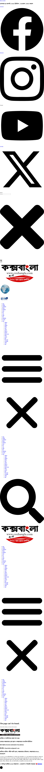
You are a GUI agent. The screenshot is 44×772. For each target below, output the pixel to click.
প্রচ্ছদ (3, 304)
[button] (22, 390)
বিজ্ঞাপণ (6, 331)
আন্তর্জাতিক (4, 307)
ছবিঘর (6, 327)
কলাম (3, 311)
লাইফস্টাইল (4, 318)
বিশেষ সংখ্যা (7, 334)
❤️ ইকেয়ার (39, 764)
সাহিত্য (6, 343)
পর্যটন (6, 324)
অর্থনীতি (3, 305)
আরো (3, 321)
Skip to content (2, 0)
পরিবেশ (6, 322)
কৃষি (3, 312)
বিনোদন (6, 332)
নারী (3, 317)
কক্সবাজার (4, 309)
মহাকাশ (6, 337)
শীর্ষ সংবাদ (6, 340)
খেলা (3, 314)
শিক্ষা (5, 338)
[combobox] (5, 194)
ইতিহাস (3, 308)
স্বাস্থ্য (5, 344)
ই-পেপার (3, 319)
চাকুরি (3, 315)
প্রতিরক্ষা (6, 325)
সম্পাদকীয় (6, 341)
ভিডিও (6, 335)
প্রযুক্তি (6, 330)
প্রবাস (5, 328)
